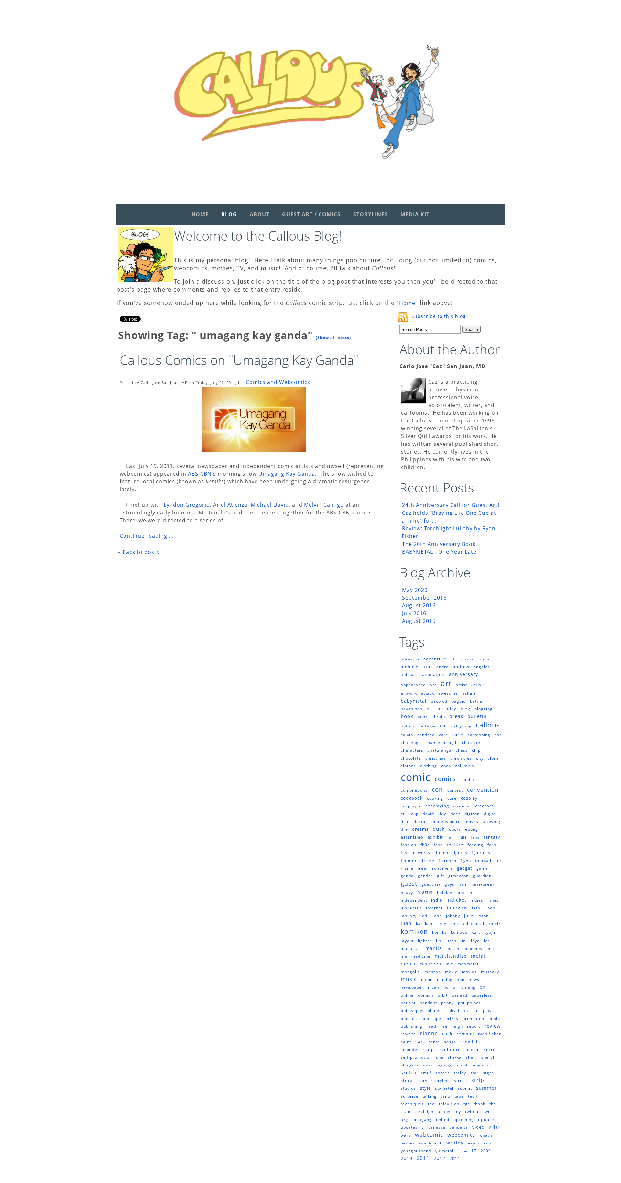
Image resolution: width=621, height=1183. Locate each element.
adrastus (410, 659)
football (483, 860)
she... (471, 1057)
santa (434, 1041)
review (493, 1026)
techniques (412, 1104)
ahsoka (468, 659)
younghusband (416, 1151)
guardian (482, 876)
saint (406, 1041)
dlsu (405, 821)
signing (444, 1065)
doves (472, 821)
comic (415, 777)
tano (445, 1096)
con (437, 789)
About (259, 214)
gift (440, 876)
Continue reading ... (147, 535)
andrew (461, 667)
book (407, 716)
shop (427, 1065)
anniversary (463, 674)
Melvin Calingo (324, 504)
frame (407, 868)
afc (454, 659)
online (407, 995)
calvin (407, 735)
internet (434, 908)
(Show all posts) (333, 337)
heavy (407, 892)
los (487, 940)
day (442, 814)
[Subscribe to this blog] (403, 317)
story (422, 1080)
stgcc (488, 1073)
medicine (420, 956)
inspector (411, 908)
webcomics (461, 1135)
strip (477, 1080)
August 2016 (419, 605)
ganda (407, 876)
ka (418, 923)
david (428, 814)
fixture (427, 860)
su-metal (444, 1088)
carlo (457, 735)
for (499, 860)
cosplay (469, 798)
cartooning (479, 735)
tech (472, 1096)
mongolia (410, 972)
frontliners (441, 868)
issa (476, 908)
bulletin (477, 716)
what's (486, 1135)
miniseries (430, 964)
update (486, 1119)
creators (484, 806)
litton (450, 940)
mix (449, 964)
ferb (491, 845)
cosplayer (411, 806)
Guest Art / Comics (311, 214)
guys (449, 884)
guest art (431, 884)
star (474, 1073)
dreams (420, 829)
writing (455, 1143)
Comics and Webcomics (278, 382)
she (439, 1057)
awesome (448, 693)
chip (476, 750)
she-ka (455, 1057)
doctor (420, 821)
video (478, 1127)
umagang (422, 1119)
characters (412, 750)
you (487, 1143)
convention (482, 789)
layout (407, 940)
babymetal (414, 701)
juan (406, 923)
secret (490, 1049)
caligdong (461, 726)
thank (479, 1104)
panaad (459, 995)
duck (439, 829)
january (409, 915)
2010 (406, 1158)
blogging (483, 709)
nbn (460, 979)
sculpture (450, 1049)
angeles (482, 667)
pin (475, 1010)
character (472, 742)
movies (469, 972)
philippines (469, 1003)
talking (429, 1096)
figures (459, 852)
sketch (409, 1072)
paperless (482, 995)
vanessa (436, 1127)
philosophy (412, 1010)
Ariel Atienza (230, 504)
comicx (467, 779)
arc (433, 685)
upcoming (463, 1119)
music (409, 979)
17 (473, 1151)
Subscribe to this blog (438, 316)
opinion (425, 995)
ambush (410, 667)
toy (457, 1111)
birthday (446, 709)
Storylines (370, 214)
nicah (433, 987)
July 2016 (414, 613)
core (452, 798)
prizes (451, 1018)
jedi (425, 915)
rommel (465, 1034)
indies (477, 900)
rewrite (408, 1034)
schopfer (410, 1049)
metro (408, 964)
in (470, 892)
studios (408, 1088)
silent (462, 1065)
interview (457, 908)
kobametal (473, 923)
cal (443, 725)
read (431, 1026)
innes (493, 900)
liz (463, 940)
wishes (408, 1143)
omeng (468, 987)
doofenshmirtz (446, 821)
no (446, 987)
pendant (428, 1003)
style (425, 1088)
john (437, 915)
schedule (470, 1041)
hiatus (425, 892)
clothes (408, 766)
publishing (411, 1026)
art (446, 683)
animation (433, 674)
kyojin (490, 932)
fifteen (441, 852)
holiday (444, 892)
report (473, 1026)
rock (447, 1034)
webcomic (429, 1134)
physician (458, 1010)
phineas (436, 1010)
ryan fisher (489, 1034)
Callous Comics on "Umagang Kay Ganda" (239, 360)
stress (460, 1080)
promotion (473, 1018)
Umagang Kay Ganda (286, 473)
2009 (486, 1151)
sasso (450, 1041)
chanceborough (441, 742)
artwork (409, 693)
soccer (442, 1073)
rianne (429, 1033)
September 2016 (424, 597)
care (443, 735)
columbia (464, 766)
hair (463, 884)
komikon (414, 931)
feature (455, 845)
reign (457, 1026)
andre (442, 667)
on (482, 987)
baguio (459, 701)
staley (459, 1073)
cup (415, 814)
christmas (435, 758)
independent (414, 900)
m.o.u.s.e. (411, 948)
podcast (409, 1018)
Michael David (270, 504)
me (404, 956)
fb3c (425, 845)
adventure (434, 659)
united (442, 1119)
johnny (453, 915)
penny (447, 1003)
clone (493, 758)
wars (406, 1135)
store (406, 1080)
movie (451, 972)
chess (462, 750)
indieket (456, 900)
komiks (439, 932)
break (456, 716)
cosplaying (437, 806)
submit (465, 1088)
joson (483, 915)
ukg (404, 1119)
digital (490, 814)
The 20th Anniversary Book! (439, 543)
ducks (455, 829)
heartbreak (483, 884)
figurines (481, 852)
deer (455, 814)
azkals (469, 693)
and (427, 666)
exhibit (435, 837)
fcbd (438, 845)
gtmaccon (458, 876)
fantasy (492, 837)
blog (465, 709)
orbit (443, 995)
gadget (464, 868)
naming (444, 979)
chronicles (461, 758)
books (424, 716)
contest (455, 790)
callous (488, 724)
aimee (486, 659)
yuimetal (444, 1151)
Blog (229, 214)
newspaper (412, 987)
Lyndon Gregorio (187, 504)
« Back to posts (138, 552)
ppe (437, 1018)
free (422, 868)
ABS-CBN (199, 473)
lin (438, 940)
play (487, 1010)
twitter (472, 1111)
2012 (439, 1158)
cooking (435, 798)
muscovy (490, 972)
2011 (423, 1158)
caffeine (427, 726)
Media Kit (415, 214)
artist (461, 685)
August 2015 (419, 621)
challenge (411, 742)
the (492, 1104)
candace (426, 735)
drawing (491, 821)
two (487, 1111)
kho (454, 923)
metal (478, 955)
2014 (455, 1158)
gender (425, 876)
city (480, 758)
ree (444, 1026)
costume (462, 806)
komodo (459, 932)
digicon (472, 814)
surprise (409, 1096)
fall (450, 837)
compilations (414, 790)
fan (462, 836)
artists (478, 685)
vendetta (459, 1127)
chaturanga (440, 750)
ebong (471, 829)
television (449, 1104)
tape (459, 1096)
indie (436, 900)
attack (427, 693)
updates (409, 1127)
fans (475, 837)
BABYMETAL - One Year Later (440, 551)
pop (425, 1018)
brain (439, 716)
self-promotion (416, 1057)
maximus (472, 948)
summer (486, 1088)
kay (442, 923)
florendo (447, 860)
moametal (467, 964)
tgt (466, 1104)
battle (476, 701)
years (474, 1143)
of (455, 987)
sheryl (487, 1057)
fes (404, 852)
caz (498, 735)
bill (430, 709)
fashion (408, 845)
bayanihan (411, 709)
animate (409, 674)
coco (446, 766)
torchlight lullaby (432, 1111)
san (419, 1041)
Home (200, 214)
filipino (408, 860)
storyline (440, 1080)
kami (430, 923)
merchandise (451, 956)
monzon (432, 972)
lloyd (475, 940)
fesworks (420, 852)
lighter (425, 940)
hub (460, 892)
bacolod (439, 701)
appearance (413, 685)
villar (494, 1127)
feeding (475, 845)
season (472, 1049)
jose (468, 915)
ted (431, 1104)
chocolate (411, 758)
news (474, 979)
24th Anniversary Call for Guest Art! (450, 505)
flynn (466, 860)
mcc (490, 948)
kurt (476, 932)
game (482, 868)
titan (405, 1111)
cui (404, 814)
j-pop (490, 908)
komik (494, 923)
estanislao (412, 837)
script (429, 1049)
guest (409, 883)
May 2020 (415, 589)
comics (445, 779)
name (427, 979)
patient (408, 1003)
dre (404, 829)
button (407, 726)
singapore (482, 1065)
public (494, 1018)
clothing (428, 766)
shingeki (409, 1065)
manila (433, 948)
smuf (426, 1073)
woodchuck (430, 1143)
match (452, 948)
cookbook (412, 798)
